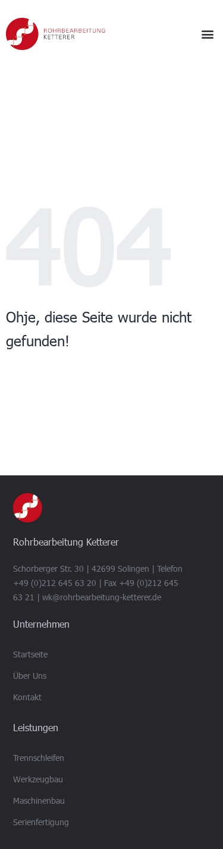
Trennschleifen (38, 757)
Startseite (30, 654)
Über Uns (29, 675)
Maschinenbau (39, 800)
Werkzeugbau (38, 779)
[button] (207, 34)
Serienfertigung (41, 822)
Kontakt (27, 697)
